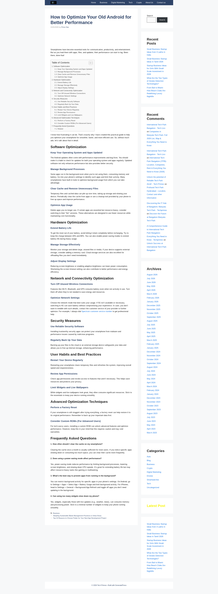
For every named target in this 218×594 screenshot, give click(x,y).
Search (150, 16)
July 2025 (151, 325)
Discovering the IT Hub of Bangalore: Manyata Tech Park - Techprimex (157, 206)
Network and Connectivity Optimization (67, 119)
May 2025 (151, 332)
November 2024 (153, 356)
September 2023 (154, 410)
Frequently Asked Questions (63, 155)
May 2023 (151, 425)
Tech (131, 3)
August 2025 (152, 321)
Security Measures (60, 128)
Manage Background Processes (69, 100)
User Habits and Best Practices (65, 136)
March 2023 (152, 433)
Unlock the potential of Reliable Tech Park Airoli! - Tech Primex (156, 180)
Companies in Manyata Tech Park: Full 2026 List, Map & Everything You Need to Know (157, 138)
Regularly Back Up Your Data (68, 133)
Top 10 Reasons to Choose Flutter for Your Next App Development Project (79, 547)
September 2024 (154, 363)
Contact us (161, 3)
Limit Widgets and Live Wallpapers (70, 144)
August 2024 (152, 367)
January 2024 (152, 394)
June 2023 (151, 421)
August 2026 (152, 275)
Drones (150, 476)
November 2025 (153, 309)
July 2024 (151, 371)
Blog (149, 460)
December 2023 (153, 398)
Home (93, 3)
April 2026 (151, 290)
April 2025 (151, 336)
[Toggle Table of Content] (89, 92)
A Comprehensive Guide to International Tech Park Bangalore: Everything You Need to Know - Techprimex (157, 233)
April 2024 (151, 383)
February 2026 (153, 298)
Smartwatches (153, 480)
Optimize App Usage (65, 106)
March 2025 (152, 340)
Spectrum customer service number (97, 340)
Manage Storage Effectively (67, 114)
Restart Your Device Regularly (68, 138)
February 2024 (153, 390)
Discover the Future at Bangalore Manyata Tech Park (156, 217)
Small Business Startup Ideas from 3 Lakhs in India (157, 52)
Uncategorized (153, 487)
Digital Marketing (118, 3)
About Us (149, 3)
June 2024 (151, 375)
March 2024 (152, 386)
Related (60, 158)
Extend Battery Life (64, 111)
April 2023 (151, 429)
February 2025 (153, 344)
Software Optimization (61, 95)
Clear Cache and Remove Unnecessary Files (74, 103)
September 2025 (154, 317)
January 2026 (152, 302)
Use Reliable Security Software (69, 130)
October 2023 (152, 406)
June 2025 (151, 329)
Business (103, 3)
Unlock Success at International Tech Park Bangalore (156, 246)
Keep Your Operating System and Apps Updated (75, 98)
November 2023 (153, 402)
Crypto (139, 3)
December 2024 (153, 352)
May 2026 (151, 286)
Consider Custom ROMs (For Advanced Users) (74, 152)
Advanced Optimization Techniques (66, 147)
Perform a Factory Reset (66, 149)
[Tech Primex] (54, 2)
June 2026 (151, 282)
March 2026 (152, 294)
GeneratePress (120, 585)
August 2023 (152, 413)
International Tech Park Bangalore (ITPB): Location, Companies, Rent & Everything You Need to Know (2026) (157, 165)
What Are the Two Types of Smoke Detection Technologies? (157, 81)
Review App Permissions (66, 141)
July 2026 (151, 278)
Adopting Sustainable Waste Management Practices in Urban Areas (77, 544)
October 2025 (152, 313)
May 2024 (151, 379)
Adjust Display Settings (66, 116)
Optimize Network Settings (67, 125)
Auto (149, 457)
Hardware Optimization (62, 109)
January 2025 (152, 348)
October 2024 (152, 359)
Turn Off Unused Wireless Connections (71, 122)
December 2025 (153, 305)
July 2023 (151, 417)
